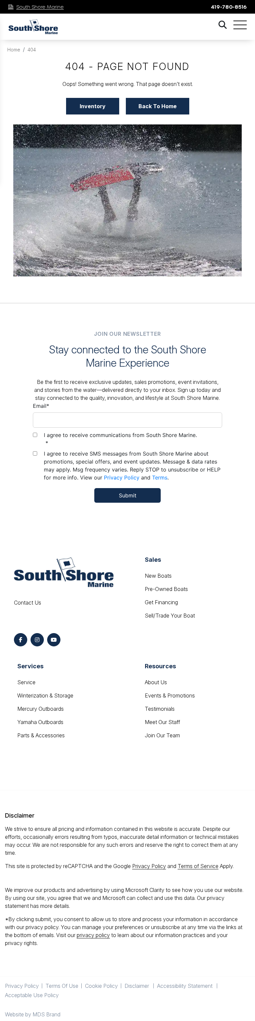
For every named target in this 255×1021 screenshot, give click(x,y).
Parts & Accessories (41, 735)
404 (32, 49)
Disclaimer (137, 986)
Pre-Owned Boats (166, 589)
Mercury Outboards (40, 708)
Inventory (93, 106)
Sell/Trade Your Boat (170, 615)
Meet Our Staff (162, 722)
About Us (156, 682)
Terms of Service (198, 866)
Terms (159, 477)
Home (13, 49)
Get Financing (161, 602)
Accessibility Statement (185, 986)
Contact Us (27, 602)
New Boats (158, 575)
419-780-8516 (229, 7)
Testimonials (160, 708)
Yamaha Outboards (40, 722)
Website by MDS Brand (32, 1014)
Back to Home (157, 106)
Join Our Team (162, 735)
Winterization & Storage (45, 695)
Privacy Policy (121, 477)
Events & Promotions (170, 695)
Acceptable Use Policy (32, 995)
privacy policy (93, 935)
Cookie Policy (101, 986)
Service (26, 682)
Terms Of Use (61, 986)
